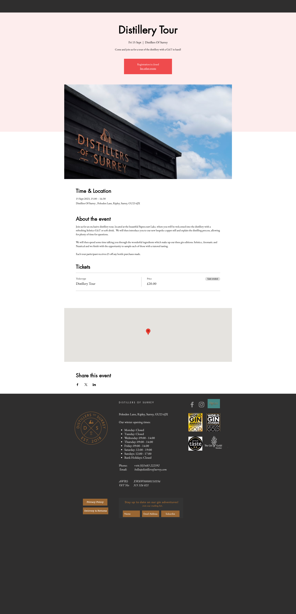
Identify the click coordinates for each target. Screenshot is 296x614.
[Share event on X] (86, 384)
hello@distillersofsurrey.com (150, 469)
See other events (148, 68)
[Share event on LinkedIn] (94, 384)
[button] (95, 502)
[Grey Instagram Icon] (201, 404)
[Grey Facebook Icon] (192, 404)
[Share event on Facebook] (77, 384)
